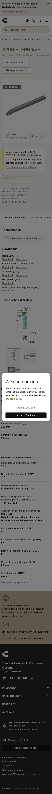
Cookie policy (15, 398)
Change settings (26, 407)
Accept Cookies (26, 415)
